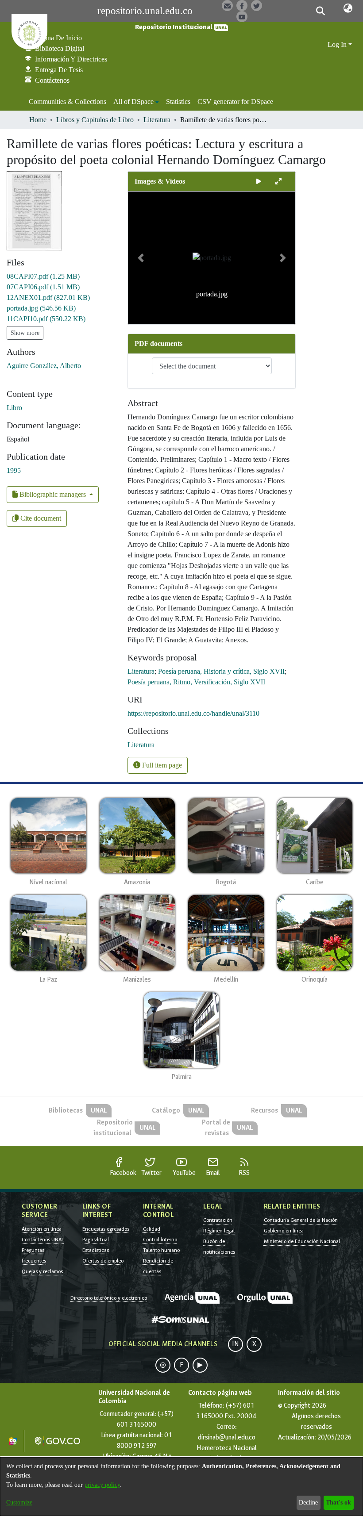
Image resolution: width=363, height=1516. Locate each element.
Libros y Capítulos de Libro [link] (95, 119)
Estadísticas (95, 1250)
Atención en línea (42, 1228)
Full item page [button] (161, 765)
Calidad (151, 1228)
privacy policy (102, 1484)
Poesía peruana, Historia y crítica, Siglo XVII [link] (221, 671)
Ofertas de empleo (103, 1260)
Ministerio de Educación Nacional (302, 1241)
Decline (308, 1502)
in (235, 1344)
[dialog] (181, 1486)
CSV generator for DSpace (235, 101)
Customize (19, 1502)
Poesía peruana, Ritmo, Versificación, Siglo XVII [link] (196, 682)
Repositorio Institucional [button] (174, 27)
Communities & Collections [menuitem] (67, 101)
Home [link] (37, 119)
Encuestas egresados (105, 1228)
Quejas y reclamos (42, 1271)
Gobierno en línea (284, 1230)
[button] (320, 11)
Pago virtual (95, 1239)
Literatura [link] (156, 119)
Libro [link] (14, 407)
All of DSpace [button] (133, 101)
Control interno (160, 1239)
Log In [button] (338, 44)
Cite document (40, 518)
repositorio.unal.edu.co (145, 10)
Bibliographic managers (53, 494)
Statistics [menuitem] (178, 101)
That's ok (338, 1502)
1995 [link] (14, 470)
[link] (43, 276)
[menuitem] (136, 102)
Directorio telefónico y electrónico (108, 1297)
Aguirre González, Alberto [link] (44, 365)
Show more (25, 333)
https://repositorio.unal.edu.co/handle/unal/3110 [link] (193, 713)
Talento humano (161, 1250)
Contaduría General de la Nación (301, 1220)
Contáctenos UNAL (43, 1239)
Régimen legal (219, 1230)
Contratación (217, 1220)
